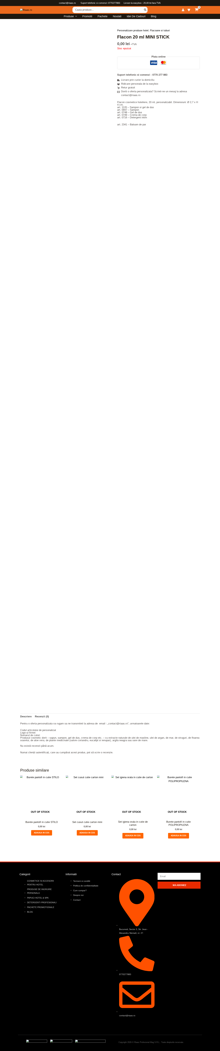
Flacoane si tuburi (160, 30)
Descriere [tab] (26, 716)
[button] (75, 16)
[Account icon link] (183, 10)
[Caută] (145, 10)
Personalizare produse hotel (132, 30)
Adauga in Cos (41, 833)
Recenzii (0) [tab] (42, 716)
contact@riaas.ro (67, 3)
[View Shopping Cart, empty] (196, 10)
